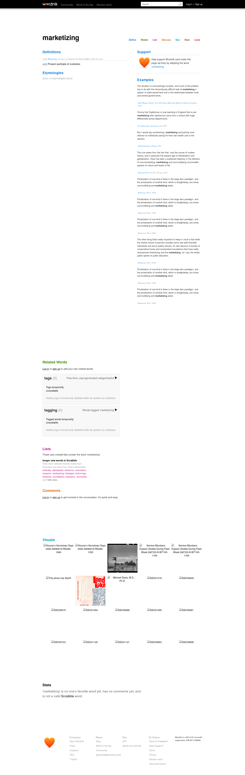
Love (197, 39)
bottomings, (80, 473)
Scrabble (67, 696)
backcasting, (59, 473)
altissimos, (69, 470)
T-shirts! (73, 759)
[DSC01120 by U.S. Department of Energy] (90, 641)
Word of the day (84, 4)
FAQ (72, 754)
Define (132, 39)
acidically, (47, 470)
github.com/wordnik (132, 745)
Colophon (74, 750)
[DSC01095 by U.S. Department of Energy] (154, 609)
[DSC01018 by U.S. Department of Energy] (154, 577)
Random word (104, 4)
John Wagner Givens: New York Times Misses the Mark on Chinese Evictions (167, 103)
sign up (56, 368)
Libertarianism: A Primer (147, 146)
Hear (187, 39)
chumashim (81, 476)
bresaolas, (47, 476)
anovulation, (81, 470)
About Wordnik (77, 741)
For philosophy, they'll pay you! (150, 126)
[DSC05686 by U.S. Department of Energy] (122, 609)
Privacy (152, 754)
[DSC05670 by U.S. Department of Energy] (58, 609)
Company (75, 737)
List (155, 39)
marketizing (158, 66)
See (178, 39)
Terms (152, 750)
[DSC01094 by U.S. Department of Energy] (90, 609)
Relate (144, 39)
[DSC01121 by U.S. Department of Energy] (122, 641)
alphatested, (58, 470)
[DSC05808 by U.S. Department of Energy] (186, 641)
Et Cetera (154, 737)
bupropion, (71, 476)
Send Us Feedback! (158, 741)
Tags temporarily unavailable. (55, 388)
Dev (124, 737)
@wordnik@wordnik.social (108, 754)
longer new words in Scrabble (59, 460)
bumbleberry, (59, 476)
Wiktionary (52, 58)
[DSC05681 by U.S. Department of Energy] (186, 609)
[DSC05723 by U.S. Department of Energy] (58, 641)
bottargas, (70, 473)
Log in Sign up (194, 4)
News (99, 737)
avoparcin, (47, 473)
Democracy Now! (144, 192)
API (124, 741)
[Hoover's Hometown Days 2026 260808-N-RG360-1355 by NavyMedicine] (91, 548)
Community (67, 4)
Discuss (166, 39)
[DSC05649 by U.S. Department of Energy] (186, 577)
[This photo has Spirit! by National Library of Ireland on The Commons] (58, 577)
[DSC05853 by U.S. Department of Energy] (154, 641)
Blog (98, 741)
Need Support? (156, 745)
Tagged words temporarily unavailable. (60, 420)
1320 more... (53, 479)
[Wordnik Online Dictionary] (50, 4)
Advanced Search (157, 763)
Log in (45, 368)
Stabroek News (143, 172)
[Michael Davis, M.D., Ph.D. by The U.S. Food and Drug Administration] (123, 578)
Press (72, 745)
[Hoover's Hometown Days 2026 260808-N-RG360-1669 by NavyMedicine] (59, 548)
